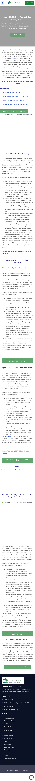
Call (29, 639)
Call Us (4, 453)
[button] (2, 3)
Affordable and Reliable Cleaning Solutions (15, 104)
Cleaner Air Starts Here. (11, 686)
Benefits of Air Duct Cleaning (11, 92)
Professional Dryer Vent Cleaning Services (15, 96)
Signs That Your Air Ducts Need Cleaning (14, 100)
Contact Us (5, 253)
